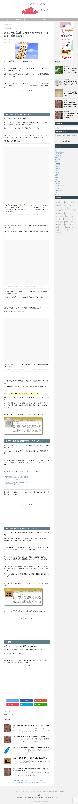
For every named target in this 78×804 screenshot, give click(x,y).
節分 (57, 174)
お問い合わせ (43, 19)
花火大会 (57, 194)
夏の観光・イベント (61, 185)
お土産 (57, 202)
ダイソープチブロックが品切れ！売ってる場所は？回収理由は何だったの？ (27, 782)
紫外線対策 (61, 227)
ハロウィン (57, 177)
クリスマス (57, 179)
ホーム (6, 19)
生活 (56, 150)
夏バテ (57, 219)
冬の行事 (58, 168)
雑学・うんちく (62, 230)
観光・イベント (59, 181)
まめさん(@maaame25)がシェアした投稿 (18, 286)
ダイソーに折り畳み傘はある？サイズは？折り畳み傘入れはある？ (31, 747)
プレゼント (67, 210)
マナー (57, 213)
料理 (72, 221)
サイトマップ (31, 19)
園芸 (67, 216)
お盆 (66, 202)
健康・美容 (57, 159)
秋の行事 (58, 166)
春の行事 (58, 163)
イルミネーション (60, 190)
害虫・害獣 (66, 219)
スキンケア (58, 208)
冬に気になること (60, 155)
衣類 (75, 227)
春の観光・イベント (61, 183)
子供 (61, 219)
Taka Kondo (9, 369)
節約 (73, 224)
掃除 (62, 221)
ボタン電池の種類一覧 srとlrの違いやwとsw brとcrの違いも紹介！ (71, 82)
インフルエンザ (64, 205)
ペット (73, 210)
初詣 (70, 213)
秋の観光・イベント (61, 187)
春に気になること (60, 152)
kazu (9, 214)
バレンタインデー (60, 210)
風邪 (72, 230)
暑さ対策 (58, 224)
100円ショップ (8, 711)
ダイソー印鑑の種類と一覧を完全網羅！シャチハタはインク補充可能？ (70, 104)
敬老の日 (67, 221)
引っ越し (58, 221)
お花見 (57, 188)
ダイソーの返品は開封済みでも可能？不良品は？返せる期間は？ (30, 758)
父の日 (57, 172)
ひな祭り (58, 205)
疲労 (62, 224)
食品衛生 (58, 232)
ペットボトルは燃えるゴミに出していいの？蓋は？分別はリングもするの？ (70, 71)
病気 (66, 224)
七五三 (61, 213)
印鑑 (63, 216)
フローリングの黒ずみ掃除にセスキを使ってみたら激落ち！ (70, 93)
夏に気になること (60, 153)
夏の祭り (72, 216)
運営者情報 (18, 19)
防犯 (57, 230)
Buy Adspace (18, 791)
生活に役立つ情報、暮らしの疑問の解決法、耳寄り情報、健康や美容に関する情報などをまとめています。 (39, 797)
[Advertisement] (26, 101)
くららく (39, 795)
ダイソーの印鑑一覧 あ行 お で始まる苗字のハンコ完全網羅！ (71, 115)
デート (69, 208)
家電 (72, 219)
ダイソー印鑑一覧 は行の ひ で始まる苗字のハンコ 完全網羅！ (30, 736)
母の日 (57, 170)
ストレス (64, 208)
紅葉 (57, 227)
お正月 (56, 175)
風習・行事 (57, 161)
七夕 (56, 192)
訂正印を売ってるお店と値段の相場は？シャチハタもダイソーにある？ (26, 780)
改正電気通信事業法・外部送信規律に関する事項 (48, 791)
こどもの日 (71, 202)
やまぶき (10, 714)
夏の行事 (58, 164)
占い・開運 (58, 216)
